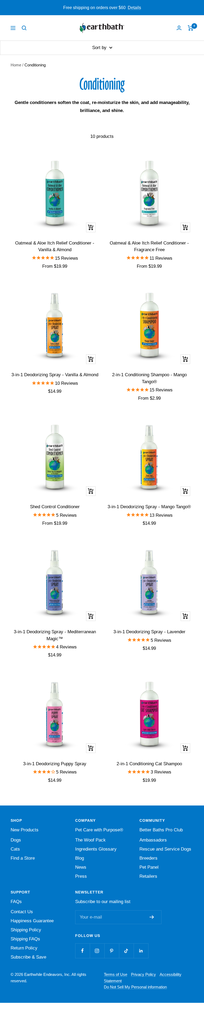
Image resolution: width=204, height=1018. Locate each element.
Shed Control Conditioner (55, 506)
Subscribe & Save (28, 957)
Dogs (16, 840)
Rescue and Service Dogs (165, 849)
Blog (79, 858)
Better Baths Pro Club (161, 829)
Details (134, 7)
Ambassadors (153, 840)
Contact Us (22, 911)
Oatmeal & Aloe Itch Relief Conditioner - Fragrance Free (149, 247)
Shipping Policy (26, 929)
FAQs (16, 901)
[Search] (24, 28)
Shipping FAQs (25, 938)
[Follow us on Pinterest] (111, 950)
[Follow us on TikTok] (126, 950)
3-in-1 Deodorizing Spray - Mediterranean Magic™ (55, 635)
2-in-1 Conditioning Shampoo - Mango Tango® (149, 378)
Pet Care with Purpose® (99, 829)
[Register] (153, 917)
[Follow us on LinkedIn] (141, 950)
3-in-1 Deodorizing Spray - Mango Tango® (149, 506)
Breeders (148, 858)
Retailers (148, 876)
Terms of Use (115, 974)
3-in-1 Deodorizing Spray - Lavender (149, 631)
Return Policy (24, 948)
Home (16, 65)
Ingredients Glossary (96, 849)
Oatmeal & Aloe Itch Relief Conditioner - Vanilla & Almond (54, 247)
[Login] (179, 28)
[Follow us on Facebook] (82, 950)
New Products (25, 829)
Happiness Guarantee (32, 920)
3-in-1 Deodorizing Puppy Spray (54, 763)
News (80, 867)
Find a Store (23, 858)
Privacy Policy (143, 974)
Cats (15, 849)
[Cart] (190, 28)
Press (81, 876)
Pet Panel (149, 867)
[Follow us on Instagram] (97, 950)
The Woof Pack (90, 840)
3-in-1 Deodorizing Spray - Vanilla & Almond (54, 374)
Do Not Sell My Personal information (135, 987)
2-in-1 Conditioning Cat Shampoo (149, 763)
